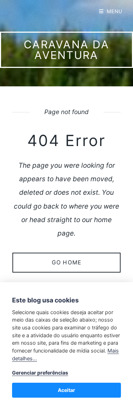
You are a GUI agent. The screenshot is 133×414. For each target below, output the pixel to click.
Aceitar (66, 390)
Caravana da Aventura (66, 49)
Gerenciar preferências (40, 373)
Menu (114, 11)
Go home (66, 262)
